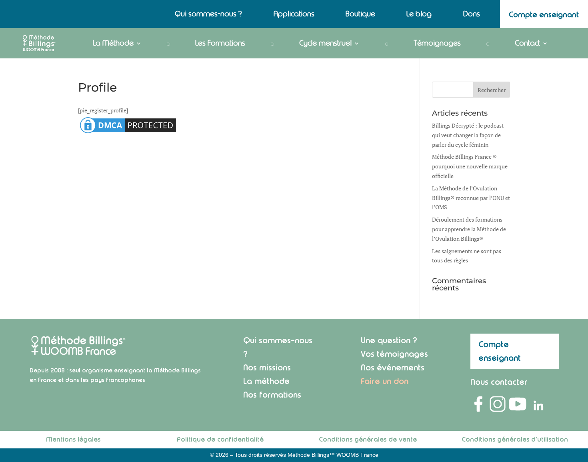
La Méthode (113, 43)
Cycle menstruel (325, 43)
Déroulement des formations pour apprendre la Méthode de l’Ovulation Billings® (469, 229)
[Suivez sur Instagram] (498, 404)
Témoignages (437, 43)
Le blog (419, 14)
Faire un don (384, 381)
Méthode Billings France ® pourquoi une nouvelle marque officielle (470, 166)
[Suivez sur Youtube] (517, 404)
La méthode (266, 381)
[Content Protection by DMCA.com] (128, 133)
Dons (471, 14)
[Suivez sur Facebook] (478, 404)
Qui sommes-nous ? (208, 14)
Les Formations (220, 43)
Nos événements (392, 367)
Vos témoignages (394, 354)
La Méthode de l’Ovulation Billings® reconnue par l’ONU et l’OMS (471, 197)
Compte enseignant (499, 351)
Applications (294, 14)
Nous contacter (499, 382)
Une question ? (389, 340)
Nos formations (272, 395)
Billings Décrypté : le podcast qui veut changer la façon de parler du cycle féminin (468, 135)
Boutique (360, 14)
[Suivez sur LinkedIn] (538, 404)
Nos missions (267, 367)
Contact (527, 43)
